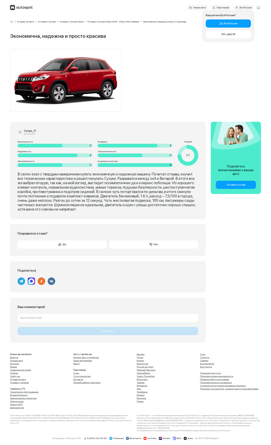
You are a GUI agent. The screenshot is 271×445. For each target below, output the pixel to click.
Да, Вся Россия (228, 23)
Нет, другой (228, 34)
